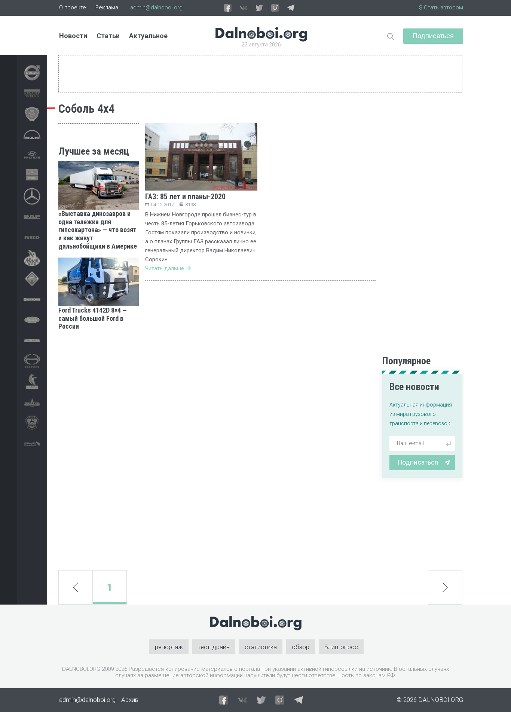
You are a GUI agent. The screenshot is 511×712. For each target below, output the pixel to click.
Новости (73, 36)
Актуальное (148, 36)
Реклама (106, 7)
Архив (129, 699)
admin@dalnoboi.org (156, 7)
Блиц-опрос (341, 647)
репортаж (169, 647)
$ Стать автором (441, 7)
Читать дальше (164, 268)
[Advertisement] (98, 450)
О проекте (72, 7)
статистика (261, 647)
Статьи (108, 36)
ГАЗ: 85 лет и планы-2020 (185, 196)
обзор (300, 647)
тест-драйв (214, 647)
